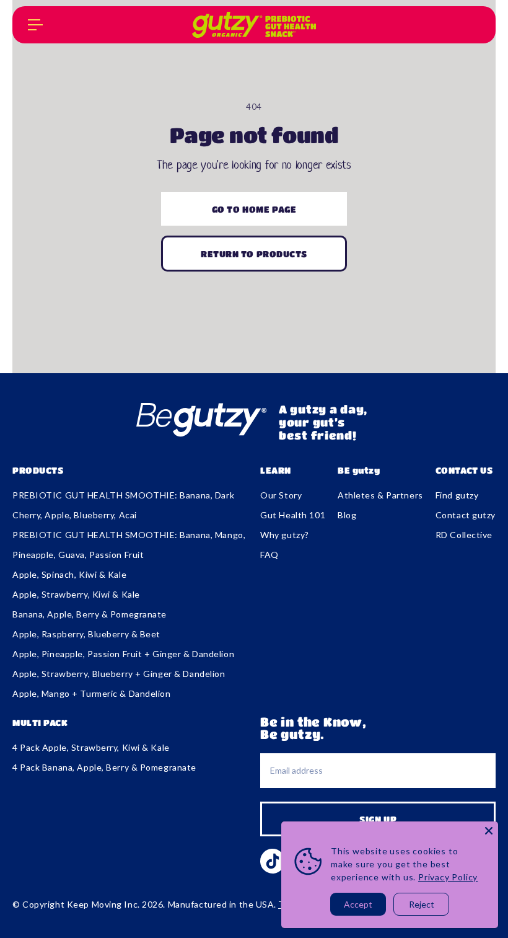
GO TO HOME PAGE (254, 209)
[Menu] (35, 24)
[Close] (489, 831)
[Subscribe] (378, 819)
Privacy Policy (448, 877)
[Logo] (254, 25)
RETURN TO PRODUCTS (254, 254)
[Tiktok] (272, 861)
